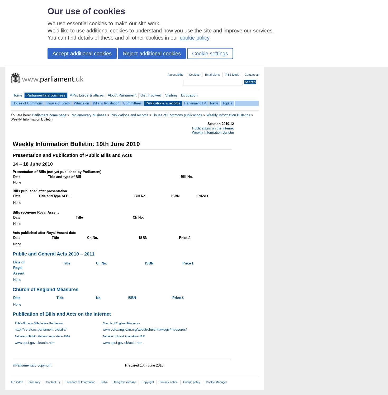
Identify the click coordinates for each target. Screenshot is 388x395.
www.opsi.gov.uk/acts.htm (35, 343)
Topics (228, 103)
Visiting (171, 95)
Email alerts (212, 74)
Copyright (147, 382)
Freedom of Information (80, 382)
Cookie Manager (216, 382)
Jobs (104, 382)
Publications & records (163, 103)
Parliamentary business (45, 95)
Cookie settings (210, 53)
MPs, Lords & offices (86, 95)
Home (17, 95)
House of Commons (27, 103)
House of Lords (58, 103)
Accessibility (175, 74)
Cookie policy (191, 382)
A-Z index (17, 382)
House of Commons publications (177, 115)
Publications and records (129, 115)
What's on (81, 103)
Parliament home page (49, 115)
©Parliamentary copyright (32, 365)
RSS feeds (232, 74)
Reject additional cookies (152, 53)
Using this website (124, 382)
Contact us (252, 74)
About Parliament (122, 95)
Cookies (194, 74)
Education (189, 95)
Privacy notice (168, 382)
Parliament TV (195, 103)
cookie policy (194, 38)
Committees (132, 103)
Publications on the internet (213, 128)
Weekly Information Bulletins (228, 115)
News (214, 103)
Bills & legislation (106, 103)
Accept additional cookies (82, 53)
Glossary (34, 382)
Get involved (150, 95)
